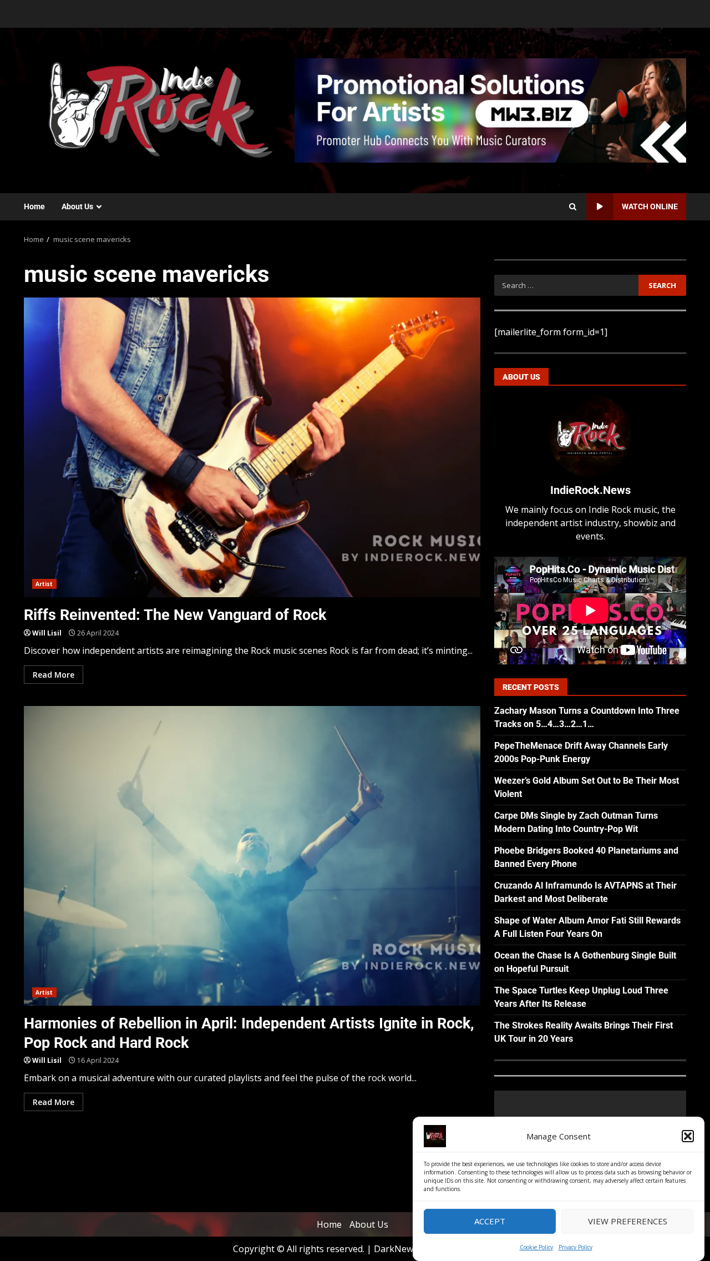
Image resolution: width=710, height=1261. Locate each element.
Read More (53, 674)
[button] (687, 1136)
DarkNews (396, 1249)
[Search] (572, 207)
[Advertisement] (490, 109)
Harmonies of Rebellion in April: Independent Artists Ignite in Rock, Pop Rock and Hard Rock (252, 856)
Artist (44, 584)
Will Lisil (47, 633)
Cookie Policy (536, 1247)
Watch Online (650, 206)
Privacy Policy (575, 1247)
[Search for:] (566, 285)
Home (34, 206)
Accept (489, 1221)
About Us (77, 206)
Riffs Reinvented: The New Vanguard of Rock (252, 447)
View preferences (627, 1221)
